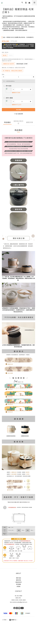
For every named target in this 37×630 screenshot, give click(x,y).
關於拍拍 (18, 578)
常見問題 (18, 584)
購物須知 (18, 580)
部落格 (18, 586)
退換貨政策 (18, 582)
